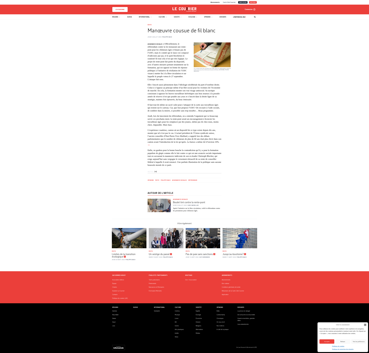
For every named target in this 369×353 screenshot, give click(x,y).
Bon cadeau (225, 283)
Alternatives (199, 329)
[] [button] (156, 172)
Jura (113, 326)
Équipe (114, 283)
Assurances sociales (179, 180)
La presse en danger (243, 311)
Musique (177, 315)
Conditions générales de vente (231, 287)
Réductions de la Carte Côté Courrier (233, 291)
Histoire (198, 322)
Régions (115, 307)
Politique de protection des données (343, 349)
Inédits (177, 333)
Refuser (342, 341)
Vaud (113, 322)
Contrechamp (221, 315)
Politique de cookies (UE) (120, 298)
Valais (114, 318)
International (159, 307)
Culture (178, 307)
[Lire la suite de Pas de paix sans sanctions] (203, 238)
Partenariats (152, 283)
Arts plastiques (179, 329)
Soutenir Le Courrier (118, 291)
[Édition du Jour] (239, 16)
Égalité (198, 311)
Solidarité (157, 311)
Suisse (135, 307)
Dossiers (240, 307)
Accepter (327, 341)
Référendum (192, 180)
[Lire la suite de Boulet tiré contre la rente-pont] (159, 206)
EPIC (256, 347)
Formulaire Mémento (155, 291)
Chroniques (220, 318)
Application (225, 294)
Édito (150, 24)
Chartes (114, 287)
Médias (198, 333)
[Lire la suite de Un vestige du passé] (166, 238)
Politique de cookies (338, 346)
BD (176, 322)
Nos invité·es (220, 326)
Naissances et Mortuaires (156, 287)
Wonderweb (250, 347)
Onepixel (243, 347)
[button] (365, 325)
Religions (198, 326)
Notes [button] (151, 172)
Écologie (198, 315)
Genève (114, 311)
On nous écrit (221, 322)
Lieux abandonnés (243, 324)
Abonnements (226, 280)
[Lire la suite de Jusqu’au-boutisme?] (240, 238)
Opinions (151, 180)
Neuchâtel (115, 315)
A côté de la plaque (223, 329)
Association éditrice (118, 280)
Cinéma (177, 311)
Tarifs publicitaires (154, 280)
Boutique (188, 275)
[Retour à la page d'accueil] (184, 9)
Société (199, 307)
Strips (176, 337)
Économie (199, 318)
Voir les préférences (359, 341)
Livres (176, 318)
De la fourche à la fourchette (246, 315)
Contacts (115, 294)
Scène (177, 326)
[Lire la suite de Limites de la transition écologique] (129, 238)
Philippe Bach (166, 180)
